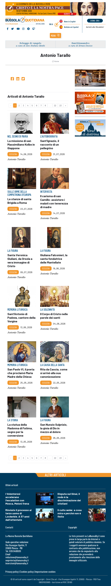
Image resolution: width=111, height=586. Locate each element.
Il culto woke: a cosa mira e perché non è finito (70, 513)
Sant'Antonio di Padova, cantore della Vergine (21, 317)
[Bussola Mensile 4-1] (90, 78)
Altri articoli (55, 474)
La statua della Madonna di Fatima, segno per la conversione (20, 430)
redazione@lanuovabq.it (16, 557)
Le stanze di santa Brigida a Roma (19, 200)
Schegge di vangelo (30, 43)
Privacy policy (11, 571)
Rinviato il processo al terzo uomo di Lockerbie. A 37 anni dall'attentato (18, 514)
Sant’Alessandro (80, 43)
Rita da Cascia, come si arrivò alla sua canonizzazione (53, 372)
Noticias (71, 27)
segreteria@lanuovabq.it (17, 560)
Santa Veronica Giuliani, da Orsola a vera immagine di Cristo (19, 260)
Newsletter (95, 27)
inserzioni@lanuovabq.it (16, 563)
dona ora (94, 20)
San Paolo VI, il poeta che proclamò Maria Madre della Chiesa (20, 372)
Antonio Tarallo (16, 159)
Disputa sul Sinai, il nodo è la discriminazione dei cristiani (69, 498)
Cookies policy (26, 571)
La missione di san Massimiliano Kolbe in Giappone (21, 144)
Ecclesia (13, 154)
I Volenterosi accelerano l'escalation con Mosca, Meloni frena (17, 498)
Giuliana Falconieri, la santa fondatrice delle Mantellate (53, 258)
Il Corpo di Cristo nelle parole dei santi (54, 315)
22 (55, 105)
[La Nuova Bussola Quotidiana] (25, 20)
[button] (55, 35)
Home (56, 61)
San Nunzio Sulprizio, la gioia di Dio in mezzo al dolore (53, 428)
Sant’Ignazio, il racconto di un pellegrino (49, 144)
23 (60, 105)
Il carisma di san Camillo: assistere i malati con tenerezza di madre (54, 201)
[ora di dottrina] (90, 128)
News (70, 21)
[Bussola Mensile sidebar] (90, 103)
